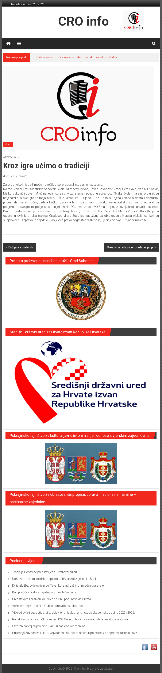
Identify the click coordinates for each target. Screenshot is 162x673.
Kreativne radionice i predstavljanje (130, 247)
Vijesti (8, 144)
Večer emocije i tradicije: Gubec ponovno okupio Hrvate (48, 606)
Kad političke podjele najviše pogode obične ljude (44, 592)
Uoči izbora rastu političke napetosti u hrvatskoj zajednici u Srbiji (75, 57)
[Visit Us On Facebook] (145, 647)
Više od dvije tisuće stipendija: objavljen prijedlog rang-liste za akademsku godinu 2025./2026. (73, 612)
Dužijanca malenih (20, 247)
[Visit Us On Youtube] (153, 647)
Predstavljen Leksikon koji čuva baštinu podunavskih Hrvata (51, 599)
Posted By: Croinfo (16, 176)
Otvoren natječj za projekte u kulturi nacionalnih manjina (48, 626)
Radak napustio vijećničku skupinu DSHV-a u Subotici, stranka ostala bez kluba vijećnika (70, 619)
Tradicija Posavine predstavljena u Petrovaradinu (44, 572)
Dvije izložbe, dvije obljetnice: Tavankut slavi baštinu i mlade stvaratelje (58, 585)
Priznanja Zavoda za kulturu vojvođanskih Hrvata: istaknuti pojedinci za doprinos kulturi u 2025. (75, 633)
